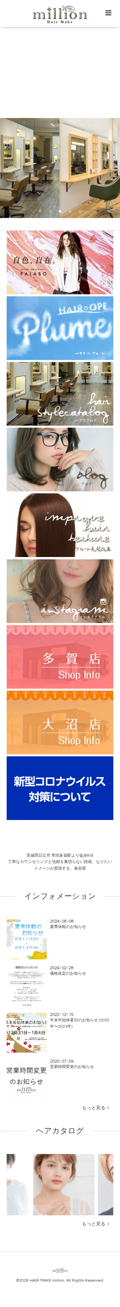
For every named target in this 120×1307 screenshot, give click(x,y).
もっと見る (94, 1108)
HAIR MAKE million (47, 1280)
